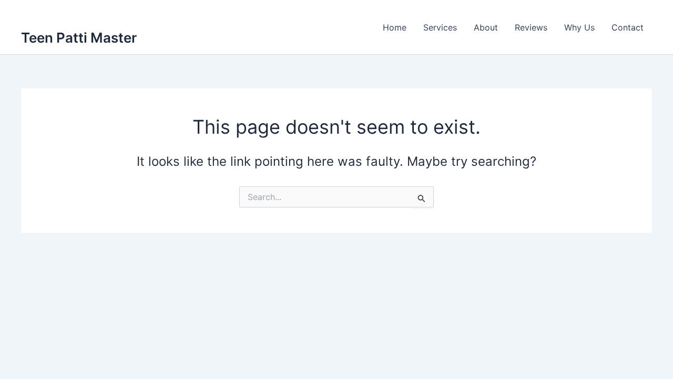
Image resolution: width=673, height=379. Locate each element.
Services (440, 27)
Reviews (531, 27)
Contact (627, 27)
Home (394, 27)
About (486, 27)
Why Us (579, 27)
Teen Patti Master (79, 37)
